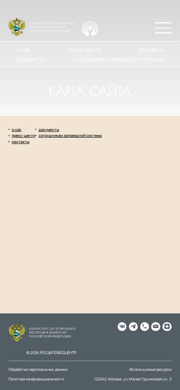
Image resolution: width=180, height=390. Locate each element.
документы (31, 59)
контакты (151, 49)
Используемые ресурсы (150, 369)
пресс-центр (85, 49)
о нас (24, 49)
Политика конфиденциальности (36, 379)
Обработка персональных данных (38, 369)
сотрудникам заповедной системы (117, 59)
